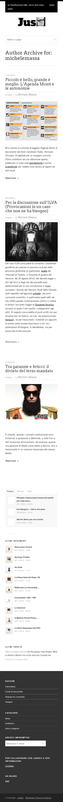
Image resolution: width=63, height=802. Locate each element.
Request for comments (15, 696)
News (9, 94)
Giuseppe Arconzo (44, 304)
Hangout (8, 701)
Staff (7, 780)
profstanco (9, 723)
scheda (36, 293)
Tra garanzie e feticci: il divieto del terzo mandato (29, 368)
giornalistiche (36, 163)
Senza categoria (12, 728)
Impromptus (10, 686)
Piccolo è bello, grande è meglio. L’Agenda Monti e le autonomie (29, 83)
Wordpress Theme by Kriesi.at (38, 797)
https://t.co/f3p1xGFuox (16, 651)
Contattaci (9, 765)
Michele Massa (27, 94)
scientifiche (11, 166)
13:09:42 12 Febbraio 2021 (16, 659)
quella (44, 270)
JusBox (20, 797)
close (51, 4)
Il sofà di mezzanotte (14, 691)
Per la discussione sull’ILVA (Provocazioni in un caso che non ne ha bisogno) (31, 206)
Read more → (12, 177)
